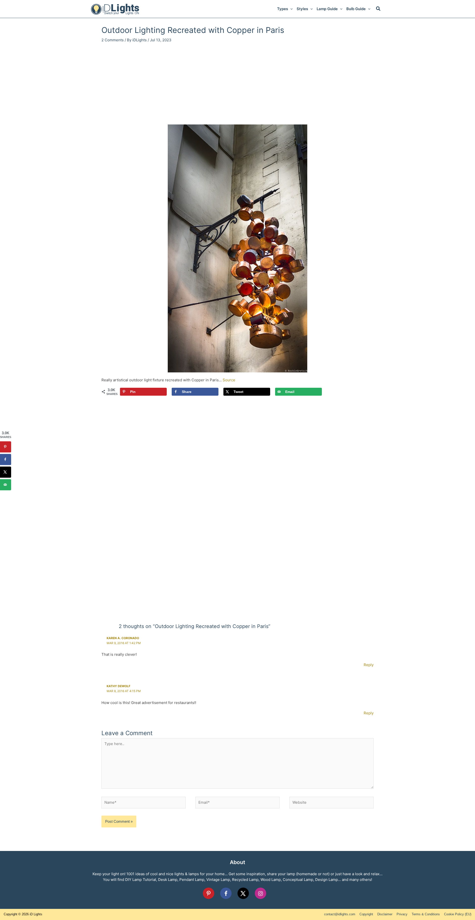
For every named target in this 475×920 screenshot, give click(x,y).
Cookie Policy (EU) (457, 914)
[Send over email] (5, 484)
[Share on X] (5, 472)
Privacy (402, 914)
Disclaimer (384, 914)
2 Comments (112, 40)
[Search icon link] (378, 9)
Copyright (366, 914)
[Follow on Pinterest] (208, 893)
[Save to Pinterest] (5, 446)
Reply (369, 664)
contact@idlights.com (339, 914)
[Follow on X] (243, 893)
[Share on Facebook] (5, 459)
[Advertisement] (237, 85)
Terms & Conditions (426, 914)
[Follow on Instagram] (260, 893)
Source (229, 380)
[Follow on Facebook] (226, 893)
